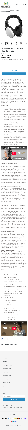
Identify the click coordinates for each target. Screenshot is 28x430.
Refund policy (6, 382)
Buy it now (14, 73)
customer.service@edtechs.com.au (14, 407)
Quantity (4, 63)
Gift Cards (5, 379)
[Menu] (25, 4)
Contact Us (5, 361)
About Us (5, 358)
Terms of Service (7, 368)
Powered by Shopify (17, 425)
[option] (7, 43)
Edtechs (11, 425)
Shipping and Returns (8, 365)
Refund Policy (6, 372)
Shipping (10, 59)
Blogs (4, 386)
